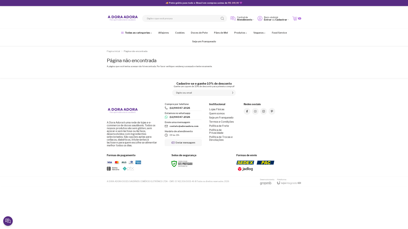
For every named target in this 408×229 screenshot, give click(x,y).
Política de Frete (219, 125)
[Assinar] (232, 93)
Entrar (268, 19)
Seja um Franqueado (221, 117)
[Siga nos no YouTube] (255, 111)
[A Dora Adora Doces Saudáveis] (123, 18)
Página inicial (113, 51)
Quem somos (217, 113)
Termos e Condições (221, 121)
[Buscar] (222, 18)
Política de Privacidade (216, 131)
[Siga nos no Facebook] (247, 111)
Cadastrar (281, 19)
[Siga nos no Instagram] (263, 111)
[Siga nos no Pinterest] (272, 111)
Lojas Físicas (216, 109)
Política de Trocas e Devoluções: (221, 138)
